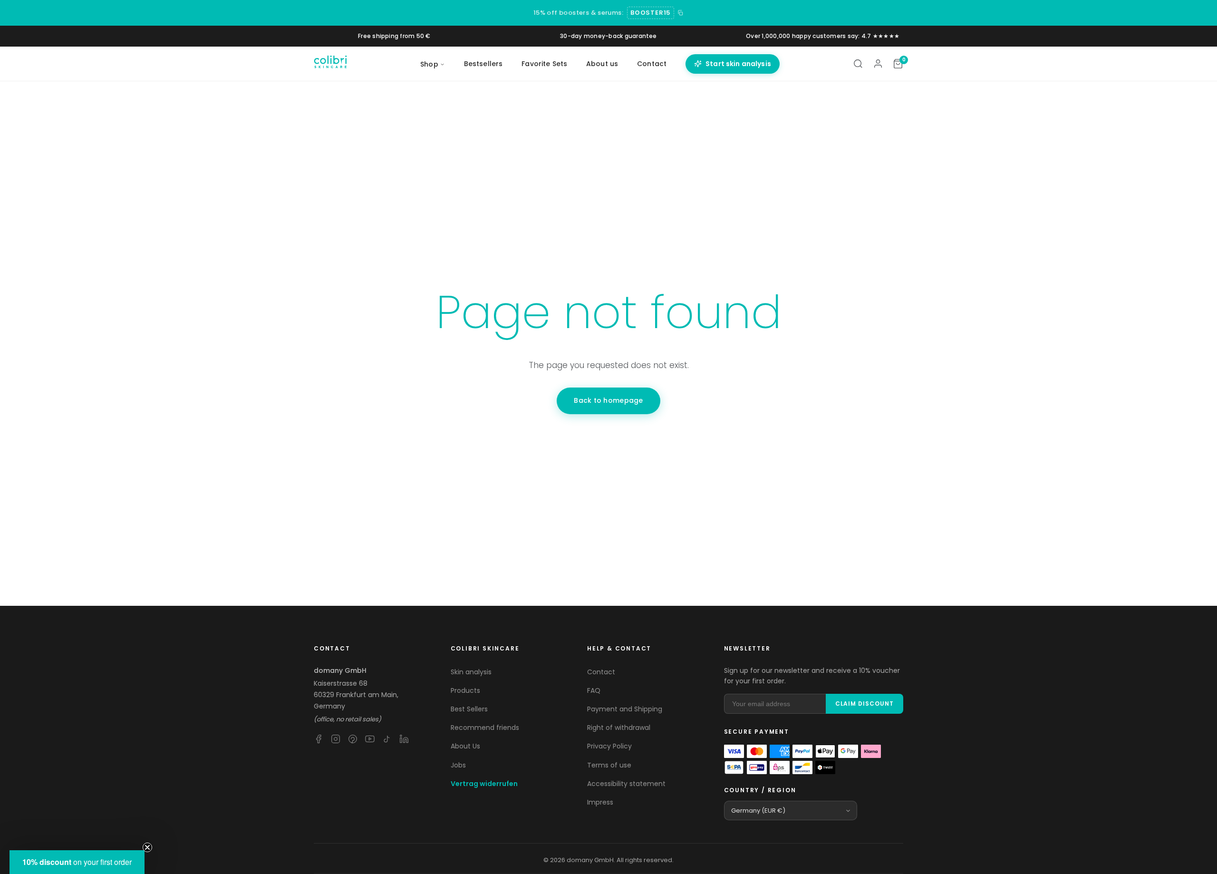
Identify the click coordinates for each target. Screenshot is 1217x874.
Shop (429, 64)
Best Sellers (469, 709)
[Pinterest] (352, 739)
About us (602, 63)
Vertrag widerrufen (484, 783)
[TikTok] (387, 739)
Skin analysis (471, 672)
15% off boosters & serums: (578, 12)
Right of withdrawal (618, 727)
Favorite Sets (544, 63)
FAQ (593, 690)
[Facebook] (318, 739)
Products (465, 690)
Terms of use (609, 765)
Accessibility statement (626, 783)
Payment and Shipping (624, 709)
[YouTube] (370, 739)
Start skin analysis (738, 63)
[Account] (878, 63)
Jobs (458, 765)
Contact (651, 63)
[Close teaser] (147, 847)
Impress (600, 802)
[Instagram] (335, 739)
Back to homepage (608, 400)
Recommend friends (485, 727)
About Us (465, 746)
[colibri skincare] (330, 63)
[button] (77, 862)
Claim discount (864, 703)
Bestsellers (483, 63)
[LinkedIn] (404, 739)
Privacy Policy (609, 746)
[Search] (858, 63)
